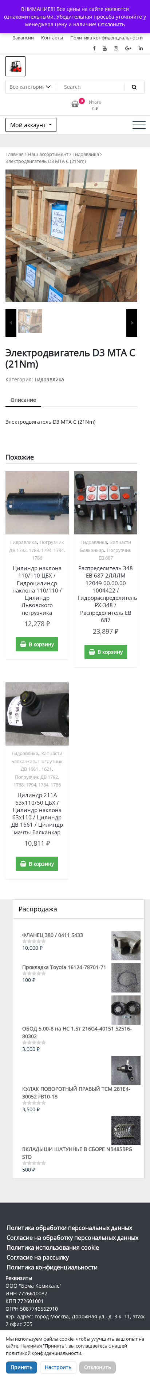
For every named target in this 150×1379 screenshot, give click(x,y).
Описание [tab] (23, 399)
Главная (14, 154)
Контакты (52, 37)
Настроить (58, 1367)
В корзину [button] (41, 644)
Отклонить (97, 1367)
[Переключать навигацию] (139, 124)
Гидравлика (85, 154)
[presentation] (10, 323)
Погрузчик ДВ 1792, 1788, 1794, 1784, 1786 (37, 550)
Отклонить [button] (111, 24)
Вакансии (23, 37)
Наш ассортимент (48, 154)
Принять (21, 1367)
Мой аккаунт (28, 125)
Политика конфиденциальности (106, 37)
